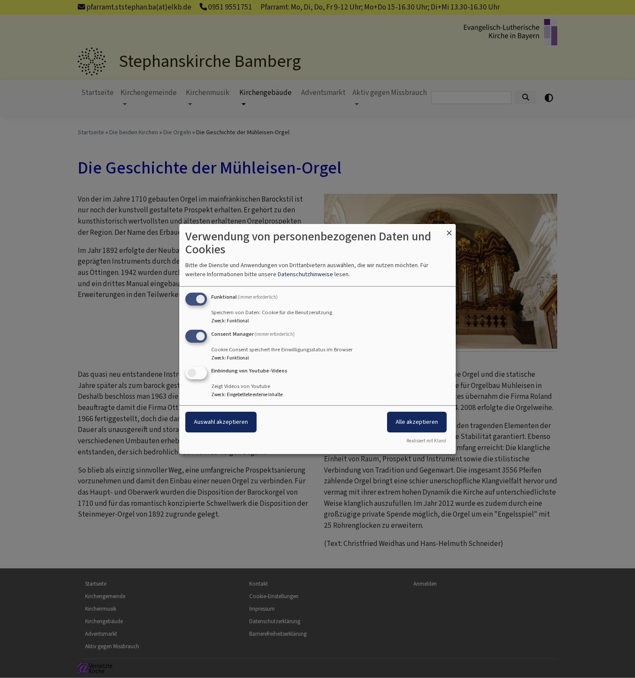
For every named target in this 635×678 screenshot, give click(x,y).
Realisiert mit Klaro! (426, 441)
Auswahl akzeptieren (221, 422)
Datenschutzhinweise (305, 274)
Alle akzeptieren (417, 422)
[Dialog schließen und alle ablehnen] (449, 229)
